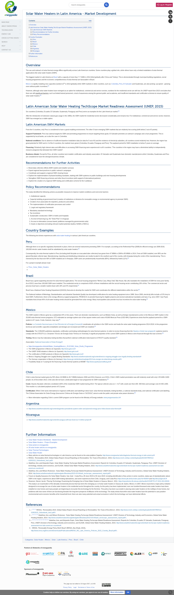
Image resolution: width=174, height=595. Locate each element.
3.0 (33, 520)
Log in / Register (166, 5)
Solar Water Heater (35, 453)
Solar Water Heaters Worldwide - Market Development (47, 440)
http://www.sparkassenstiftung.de (98, 362)
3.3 (39, 520)
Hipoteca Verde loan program (143, 331)
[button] (117, 592)
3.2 (37, 520)
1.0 (33, 509)
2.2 (37, 514)
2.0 (33, 514)
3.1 (35, 520)
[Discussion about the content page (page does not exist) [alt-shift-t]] (170, 12)
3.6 (46, 520)
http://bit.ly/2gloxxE (159, 479)
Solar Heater (38, 540)
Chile (82, 540)
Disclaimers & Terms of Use (86, 587)
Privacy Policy (67, 587)
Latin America (62, 540)
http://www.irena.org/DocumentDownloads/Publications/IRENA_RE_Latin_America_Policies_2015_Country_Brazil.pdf (73, 530)
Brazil (55, 77)
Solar (54, 540)
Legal (74, 587)
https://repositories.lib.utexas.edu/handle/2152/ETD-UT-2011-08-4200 (143, 481)
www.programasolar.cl (111, 397)
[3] (118, 111)
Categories (29, 540)
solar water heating (63, 235)
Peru (121, 84)
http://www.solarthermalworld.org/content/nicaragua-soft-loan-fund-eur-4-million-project (59, 420)
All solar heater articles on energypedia (42, 447)
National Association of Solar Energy (48, 342)
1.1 (35, 509)
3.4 (41, 520)
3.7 (48, 520)
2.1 (35, 514)
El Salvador (127, 84)
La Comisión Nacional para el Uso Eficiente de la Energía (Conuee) (57, 324)
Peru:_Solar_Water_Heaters (38, 267)
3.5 (44, 520)
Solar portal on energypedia (38, 445)
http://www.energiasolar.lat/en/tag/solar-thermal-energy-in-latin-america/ (128, 455)
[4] (147, 299)
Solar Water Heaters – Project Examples (42, 442)
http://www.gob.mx (67, 349)
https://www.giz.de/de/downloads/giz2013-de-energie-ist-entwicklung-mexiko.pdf (91, 359)
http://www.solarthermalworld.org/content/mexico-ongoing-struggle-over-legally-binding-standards (105, 356)
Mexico (28, 84)
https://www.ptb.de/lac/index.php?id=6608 (132, 479)
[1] (48, 86)
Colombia (114, 84)
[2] (40, 95)
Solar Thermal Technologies (38, 450)
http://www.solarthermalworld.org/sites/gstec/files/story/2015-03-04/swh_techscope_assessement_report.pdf (71, 473)
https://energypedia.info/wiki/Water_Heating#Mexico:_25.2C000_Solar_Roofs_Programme (60, 346)
